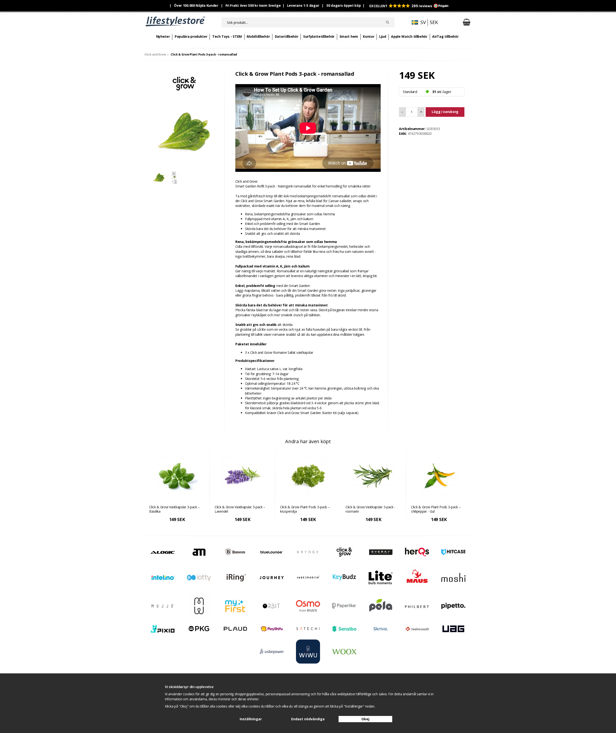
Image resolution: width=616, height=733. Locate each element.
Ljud (382, 36)
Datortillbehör (286, 36)
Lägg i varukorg (445, 111)
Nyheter (163, 36)
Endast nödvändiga (308, 719)
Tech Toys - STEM (227, 36)
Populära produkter (191, 36)
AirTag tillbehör (445, 36)
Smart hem (349, 36)
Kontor (368, 36)
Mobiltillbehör (258, 36)
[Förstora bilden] (184, 132)
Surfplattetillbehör (318, 36)
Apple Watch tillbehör (409, 36)
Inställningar (251, 719)
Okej (365, 719)
